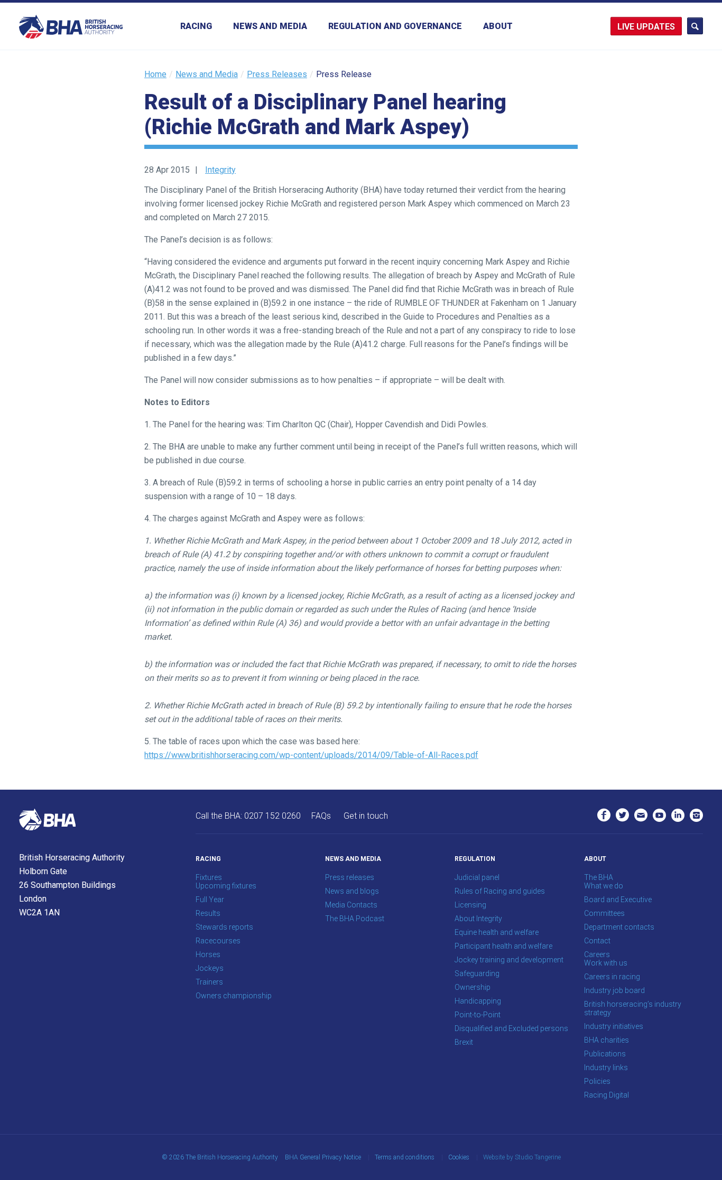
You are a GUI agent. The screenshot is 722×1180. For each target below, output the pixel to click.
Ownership (472, 987)
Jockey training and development (509, 960)
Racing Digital (606, 1095)
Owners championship (234, 995)
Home (155, 74)
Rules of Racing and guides (500, 891)
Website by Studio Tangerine (522, 1157)
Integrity (220, 170)
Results (208, 913)
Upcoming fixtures (226, 886)
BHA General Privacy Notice (323, 1157)
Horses (208, 954)
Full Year (210, 899)
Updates (655, 27)
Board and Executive (618, 899)
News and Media (270, 26)
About (498, 26)
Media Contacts (351, 905)
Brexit (464, 1042)
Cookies (458, 1157)
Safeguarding (477, 973)
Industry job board (614, 990)
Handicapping (478, 1001)
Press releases (349, 877)
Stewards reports (224, 927)
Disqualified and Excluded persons (511, 1028)
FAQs (321, 816)
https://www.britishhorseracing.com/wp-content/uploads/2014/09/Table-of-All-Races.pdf (311, 755)
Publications (605, 1054)
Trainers (209, 982)
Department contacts (619, 927)
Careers (597, 954)
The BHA (598, 877)
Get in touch (366, 816)
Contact (597, 940)
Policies (597, 1081)
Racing (196, 26)
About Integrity (478, 918)
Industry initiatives (613, 1026)
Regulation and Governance (395, 26)
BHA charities (606, 1040)
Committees (604, 913)
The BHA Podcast (354, 918)
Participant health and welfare (503, 946)
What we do (603, 886)
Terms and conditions (404, 1157)
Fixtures (209, 877)
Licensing (470, 905)
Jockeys (210, 968)
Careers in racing (612, 976)
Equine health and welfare (497, 932)
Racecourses (218, 940)
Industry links (606, 1067)
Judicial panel (477, 877)
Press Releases (277, 74)
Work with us (605, 963)
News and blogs (352, 891)
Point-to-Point (478, 1014)
